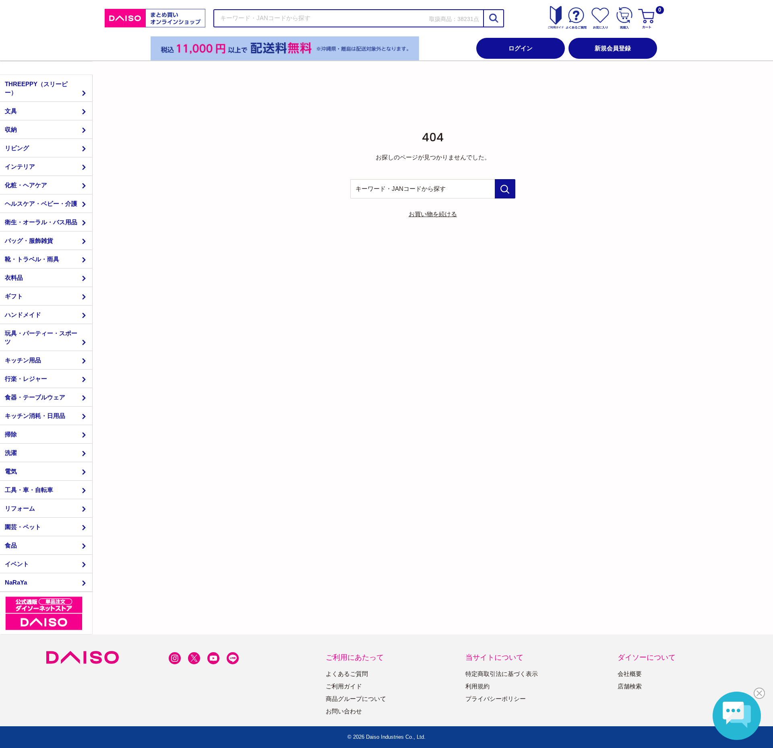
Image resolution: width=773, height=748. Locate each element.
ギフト (14, 296)
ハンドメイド (23, 314)
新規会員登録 (613, 48)
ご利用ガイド (344, 686)
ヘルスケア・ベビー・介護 (41, 203)
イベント (17, 563)
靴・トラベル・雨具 (32, 259)
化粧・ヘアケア (26, 185)
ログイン (520, 48)
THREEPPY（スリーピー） (36, 88)
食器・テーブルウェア (35, 397)
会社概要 (630, 673)
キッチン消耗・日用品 (35, 415)
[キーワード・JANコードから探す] (505, 188)
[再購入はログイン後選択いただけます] (624, 18)
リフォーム (20, 508)
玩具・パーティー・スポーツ (41, 337)
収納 (11, 129)
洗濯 (11, 452)
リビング (17, 148)
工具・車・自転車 (29, 489)
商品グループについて (356, 698)
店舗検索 (630, 686)
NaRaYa (16, 582)
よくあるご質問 (347, 673)
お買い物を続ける (433, 214)
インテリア (20, 166)
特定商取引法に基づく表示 (501, 673)
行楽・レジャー (26, 378)
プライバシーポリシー (495, 698)
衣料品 (14, 277)
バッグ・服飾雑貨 (29, 240)
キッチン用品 (23, 360)
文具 (11, 110)
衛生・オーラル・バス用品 (41, 222)
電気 (11, 471)
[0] (647, 18)
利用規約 (477, 686)
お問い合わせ (344, 711)
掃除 (11, 434)
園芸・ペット (23, 526)
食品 (11, 545)
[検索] (493, 18)
